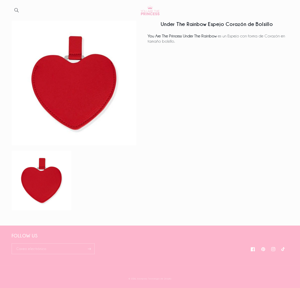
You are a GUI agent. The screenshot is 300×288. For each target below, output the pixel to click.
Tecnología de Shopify (159, 278)
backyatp (142, 278)
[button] (17, 10)
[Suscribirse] (89, 248)
